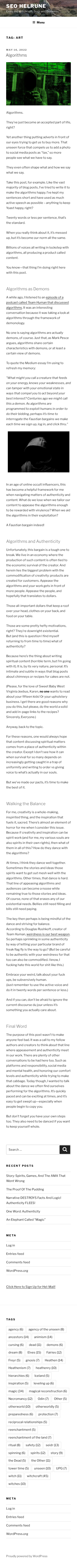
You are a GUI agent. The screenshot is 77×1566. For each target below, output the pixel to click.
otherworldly (47, 1406)
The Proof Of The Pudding (25, 1189)
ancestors (18, 1337)
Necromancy (20, 1399)
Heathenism (19, 1368)
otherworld (19, 1406)
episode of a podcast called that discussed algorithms (37, 302)
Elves (34, 1352)
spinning (16, 1453)
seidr (52, 1445)
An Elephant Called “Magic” (26, 1220)
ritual (14, 1445)
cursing (16, 1345)
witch (15, 1476)
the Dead (17, 1460)
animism (43, 1337)
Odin (43, 1399)
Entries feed (15, 1254)
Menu (41, 22)
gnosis (32, 1360)
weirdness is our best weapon (48, 934)
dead (35, 1345)
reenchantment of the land (29, 1437)
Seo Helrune (26, 6)
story (57, 1453)
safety (33, 1445)
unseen (42, 1468)
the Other (40, 1460)
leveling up (44, 1383)
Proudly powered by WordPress (26, 1556)
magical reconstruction (48, 1391)
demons (55, 1345)
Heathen (54, 1360)
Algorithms (16, 55)
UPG (61, 1468)
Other (60, 1399)
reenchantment (22, 1430)
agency (15, 1329)
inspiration (18, 1383)
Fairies (54, 1352)
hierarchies (18, 1376)
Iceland (41, 1376)
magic (16, 1391)
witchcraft (37, 1476)
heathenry (46, 1368)
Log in (10, 1245)
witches (17, 1484)
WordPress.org (17, 1271)
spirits (38, 1453)
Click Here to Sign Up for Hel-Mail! (30, 1287)
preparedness (20, 1414)
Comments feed (18, 1262)
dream (15, 1352)
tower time (18, 1468)
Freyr (14, 1360)
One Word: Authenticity (23, 1211)
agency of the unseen (46, 1329)
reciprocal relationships (27, 1422)
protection (48, 1414)
